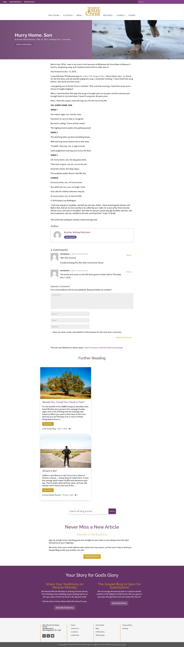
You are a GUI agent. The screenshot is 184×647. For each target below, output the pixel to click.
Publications (100, 632)
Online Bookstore (15, 2)
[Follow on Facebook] (44, 636)
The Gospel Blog (50, 429)
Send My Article (119, 603)
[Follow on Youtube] (52, 636)
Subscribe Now (92, 556)
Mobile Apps (100, 635)
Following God (54, 39)
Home (73, 625)
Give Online (100, 625)
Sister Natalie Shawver (52, 495)
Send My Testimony (64, 608)
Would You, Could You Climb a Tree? (63, 402)
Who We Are (53, 15)
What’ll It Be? (49, 470)
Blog (5, 2)
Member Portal (29, 2)
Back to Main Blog (23, 44)
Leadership (75, 635)
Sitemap (125, 628)
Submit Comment (123, 337)
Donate (132, 15)
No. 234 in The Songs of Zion (92, 76)
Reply (128, 255)
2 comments (66, 39)
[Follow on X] (48, 636)
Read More (48, 424)
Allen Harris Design (119, 644)
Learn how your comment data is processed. (104, 347)
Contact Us (75, 628)
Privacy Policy (127, 625)
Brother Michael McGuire (26, 39)
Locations (67, 15)
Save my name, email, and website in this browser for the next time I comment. (87, 332)
